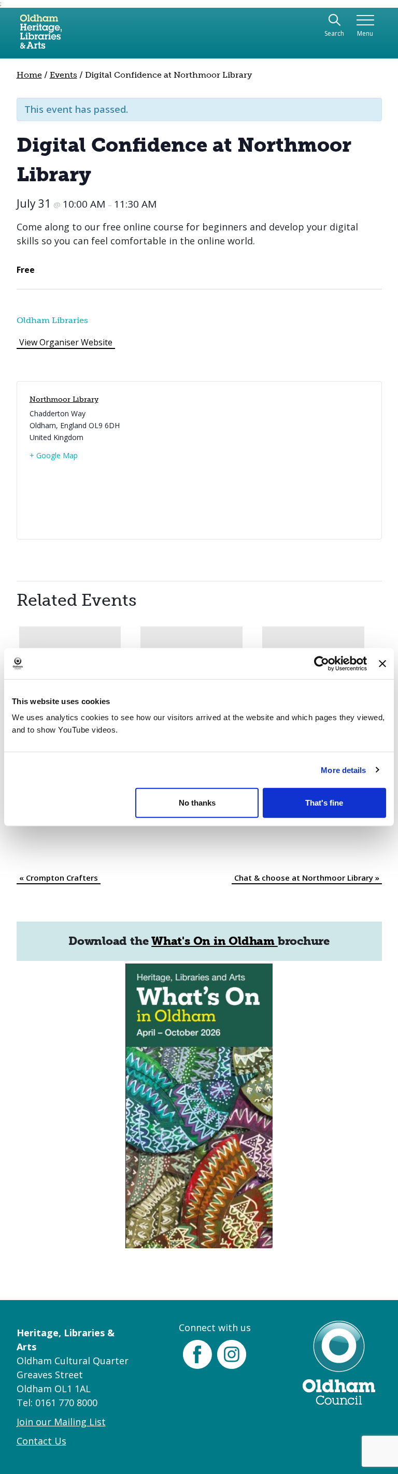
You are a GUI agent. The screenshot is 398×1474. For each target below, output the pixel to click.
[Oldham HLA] (40, 36)
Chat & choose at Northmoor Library (306, 877)
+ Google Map (54, 455)
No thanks (197, 802)
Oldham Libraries (52, 320)
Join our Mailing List (61, 1421)
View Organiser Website (65, 342)
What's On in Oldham (214, 941)
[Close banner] (382, 663)
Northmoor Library (64, 399)
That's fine (324, 802)
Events (63, 75)
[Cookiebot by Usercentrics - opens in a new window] (321, 663)
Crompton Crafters (58, 877)
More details (343, 769)
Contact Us (41, 1441)
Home (29, 75)
